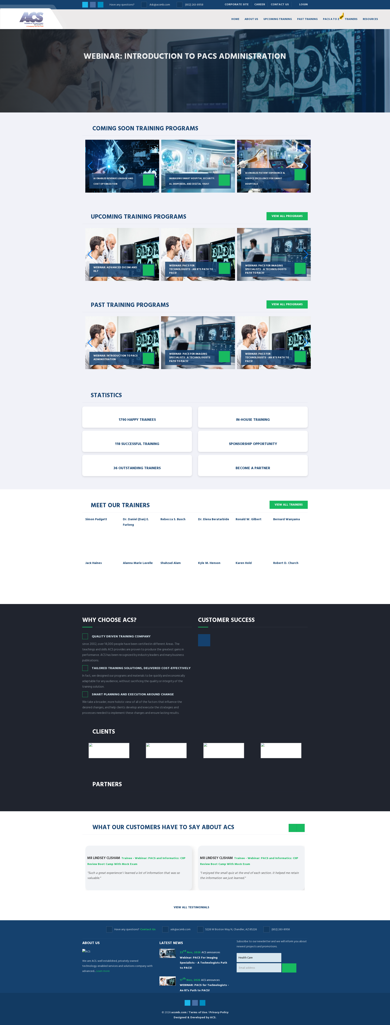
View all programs (287, 216)
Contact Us (280, 4)
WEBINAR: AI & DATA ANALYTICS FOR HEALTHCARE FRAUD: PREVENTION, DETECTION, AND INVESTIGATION (265, 356)
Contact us (139, 102)
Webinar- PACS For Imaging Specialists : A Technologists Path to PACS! (113, 357)
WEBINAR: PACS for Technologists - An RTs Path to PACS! (191, 357)
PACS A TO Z (331, 19)
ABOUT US (251, 19)
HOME (235, 19)
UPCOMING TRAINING (277, 19)
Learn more (97, 102)
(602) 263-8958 (194, 4)
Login (302, 4)
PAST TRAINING (307, 19)
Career (259, 4)
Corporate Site (237, 4)
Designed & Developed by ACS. (195, 1017)
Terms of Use (198, 1012)
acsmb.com (178, 1012)
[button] (306, 166)
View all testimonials (192, 907)
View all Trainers (289, 504)
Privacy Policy (218, 1012)
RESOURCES (370, 19)
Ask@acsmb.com (160, 4)
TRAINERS (351, 19)
